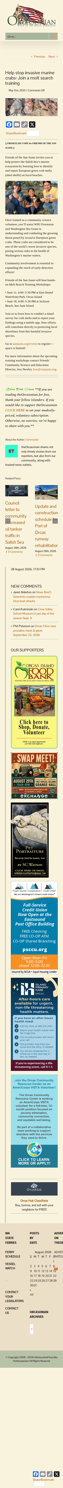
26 (43, 1281)
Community (31, 439)
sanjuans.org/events (25, 343)
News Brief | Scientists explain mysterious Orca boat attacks (32, 596)
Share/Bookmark (16, 133)
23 (31, 1281)
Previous (39, 56)
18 (39, 1276)
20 (47, 1276)
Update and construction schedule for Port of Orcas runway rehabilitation (47, 525)
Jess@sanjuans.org (44, 369)
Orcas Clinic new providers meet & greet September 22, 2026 (34, 630)
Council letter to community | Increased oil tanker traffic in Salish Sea (16, 522)
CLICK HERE (15, 410)
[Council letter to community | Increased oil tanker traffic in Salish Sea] (16, 490)
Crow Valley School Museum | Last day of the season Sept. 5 (33, 613)
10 (35, 1271)
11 (39, 1271)
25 (39, 1281)
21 (50, 1276)
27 (47, 1281)
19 (42, 1276)
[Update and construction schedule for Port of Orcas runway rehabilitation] (46, 492)
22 (55, 1276)
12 (42, 1271)
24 (35, 1281)
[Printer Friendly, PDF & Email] (20, 388)
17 (35, 1276)
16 (31, 1276)
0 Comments (15, 551)
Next (51, 56)
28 (51, 1281)
